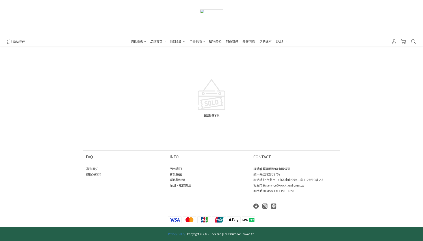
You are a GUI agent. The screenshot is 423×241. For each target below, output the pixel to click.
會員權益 (176, 174)
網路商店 (137, 41)
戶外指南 (195, 41)
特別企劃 (176, 41)
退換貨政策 (93, 174)
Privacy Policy (176, 234)
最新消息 (249, 41)
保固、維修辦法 (180, 185)
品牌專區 (156, 41)
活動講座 (265, 41)
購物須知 (215, 41)
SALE (280, 41)
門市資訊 (232, 41)
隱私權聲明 (177, 179)
